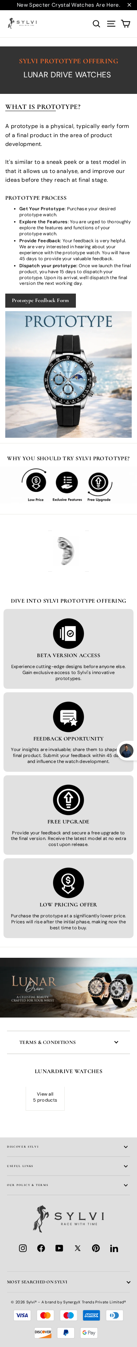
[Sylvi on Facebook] (41, 1248)
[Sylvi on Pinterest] (96, 1248)
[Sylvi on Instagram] (23, 1248)
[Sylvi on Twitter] (77, 1248)
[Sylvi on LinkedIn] (114, 1248)
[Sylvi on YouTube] (59, 1248)
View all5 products (45, 1097)
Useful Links (20, 1166)
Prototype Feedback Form (40, 300)
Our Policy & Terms (27, 1185)
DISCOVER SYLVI (23, 1146)
